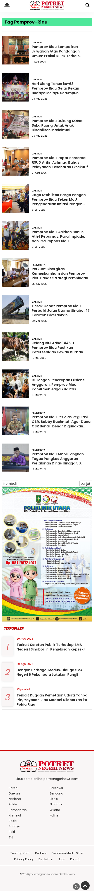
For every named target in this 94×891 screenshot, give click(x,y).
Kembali (10, 483)
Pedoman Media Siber (68, 853)
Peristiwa (56, 788)
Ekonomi (56, 804)
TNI (11, 837)
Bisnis (54, 799)
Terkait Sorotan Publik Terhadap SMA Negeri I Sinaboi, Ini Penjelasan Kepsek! (51, 647)
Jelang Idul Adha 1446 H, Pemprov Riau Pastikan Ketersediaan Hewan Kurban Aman (57, 349)
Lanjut (86, 483)
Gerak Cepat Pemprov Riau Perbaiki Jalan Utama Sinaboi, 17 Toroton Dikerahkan (61, 310)
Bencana (56, 793)
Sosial (13, 821)
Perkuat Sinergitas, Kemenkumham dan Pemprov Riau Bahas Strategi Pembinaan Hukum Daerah (60, 275)
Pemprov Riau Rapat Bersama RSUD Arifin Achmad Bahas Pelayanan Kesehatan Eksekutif (60, 162)
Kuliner (55, 815)
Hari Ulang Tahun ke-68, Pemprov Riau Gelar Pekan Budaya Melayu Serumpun (55, 88)
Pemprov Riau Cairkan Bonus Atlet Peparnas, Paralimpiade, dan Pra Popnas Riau (58, 236)
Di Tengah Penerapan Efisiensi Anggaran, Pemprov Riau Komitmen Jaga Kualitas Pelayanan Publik (58, 387)
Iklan (62, 859)
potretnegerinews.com (43, 874)
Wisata (55, 810)
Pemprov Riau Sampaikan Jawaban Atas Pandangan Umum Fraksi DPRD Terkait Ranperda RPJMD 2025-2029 (57, 53)
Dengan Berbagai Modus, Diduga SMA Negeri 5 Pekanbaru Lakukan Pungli (50, 672)
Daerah (37, 42)
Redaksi (41, 853)
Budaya (14, 826)
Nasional (15, 799)
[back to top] (85, 885)
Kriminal (15, 815)
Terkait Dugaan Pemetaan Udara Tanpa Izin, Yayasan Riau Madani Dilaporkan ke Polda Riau (52, 700)
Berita (13, 788)
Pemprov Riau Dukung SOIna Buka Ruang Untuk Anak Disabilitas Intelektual (57, 125)
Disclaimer (46, 859)
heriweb (69, 874)
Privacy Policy (23, 859)
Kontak (75, 859)
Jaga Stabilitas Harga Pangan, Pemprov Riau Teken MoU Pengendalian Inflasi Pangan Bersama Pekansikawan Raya (59, 201)
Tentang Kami (20, 853)
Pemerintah (39, 264)
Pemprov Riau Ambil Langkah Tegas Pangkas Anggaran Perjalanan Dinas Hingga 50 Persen (58, 461)
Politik (13, 804)
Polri (12, 832)
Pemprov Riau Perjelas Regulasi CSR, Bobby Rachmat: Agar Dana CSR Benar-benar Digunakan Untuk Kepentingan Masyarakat (61, 424)
